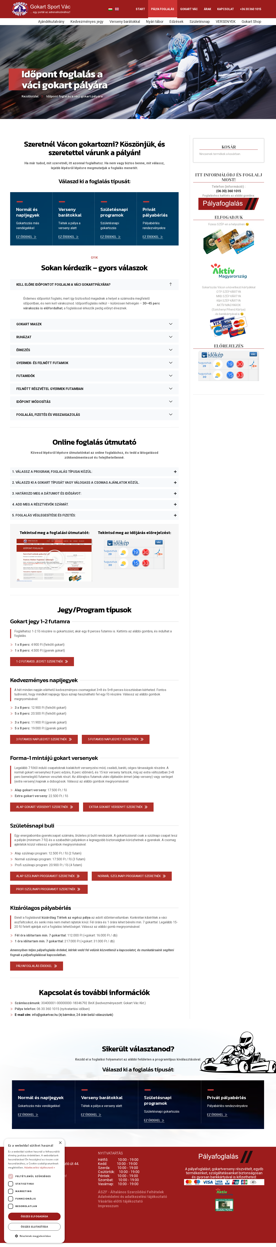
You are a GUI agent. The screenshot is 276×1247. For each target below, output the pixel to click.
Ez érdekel (151, 237)
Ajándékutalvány (51, 21)
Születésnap (200, 21)
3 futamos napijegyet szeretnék (41, 739)
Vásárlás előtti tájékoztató (120, 1201)
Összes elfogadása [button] (34, 1216)
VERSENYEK (226, 21)
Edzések (176, 21)
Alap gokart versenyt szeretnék (42, 807)
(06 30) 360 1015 (228, 191)
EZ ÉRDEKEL (24, 237)
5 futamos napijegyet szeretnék (113, 739)
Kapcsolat (225, 9)
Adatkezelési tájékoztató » (39, 1167)
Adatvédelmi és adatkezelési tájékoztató (132, 1196)
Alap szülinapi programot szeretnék (45, 876)
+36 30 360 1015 (250, 9)
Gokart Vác (189, 9)
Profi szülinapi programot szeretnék (45, 889)
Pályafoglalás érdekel (34, 966)
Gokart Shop (251, 21)
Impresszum (108, 1206)
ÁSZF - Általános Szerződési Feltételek (131, 1192)
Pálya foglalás (162, 9)
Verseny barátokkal (125, 21)
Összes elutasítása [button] (34, 1226)
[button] (54, 560)
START (140, 9)
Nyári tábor (154, 21)
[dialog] (34, 1191)
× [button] (60, 1142)
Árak (207, 9)
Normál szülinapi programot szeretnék (129, 876)
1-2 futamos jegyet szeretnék (39, 661)
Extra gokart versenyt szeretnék (116, 807)
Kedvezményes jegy (87, 21)
